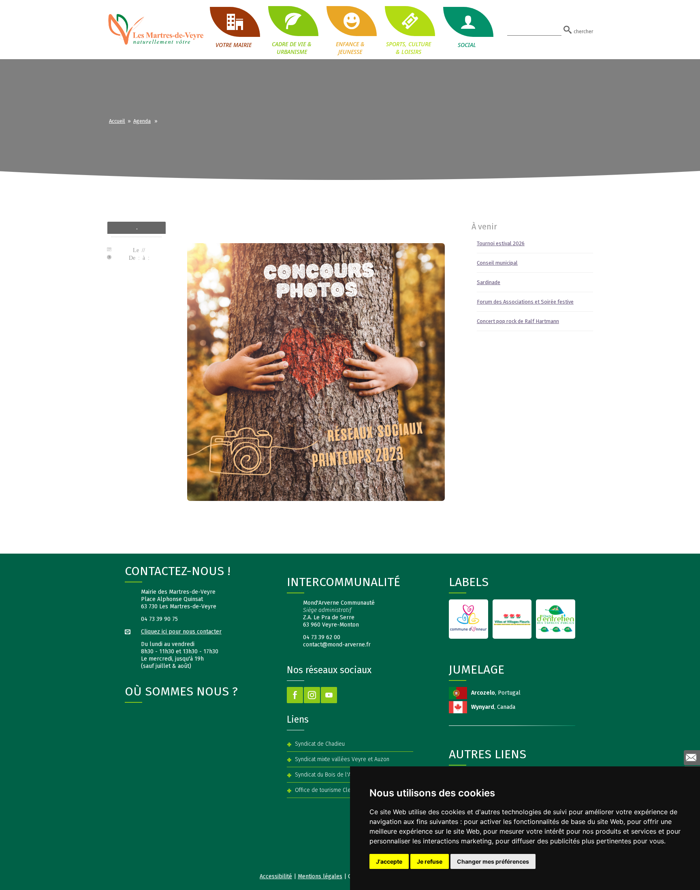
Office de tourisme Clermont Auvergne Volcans (353, 790)
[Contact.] (692, 757)
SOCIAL (467, 45)
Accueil (117, 121)
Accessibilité (276, 876)
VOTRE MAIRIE (234, 45)
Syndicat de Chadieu (320, 743)
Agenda (142, 121)
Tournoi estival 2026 (501, 243)
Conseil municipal (497, 263)
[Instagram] (312, 695)
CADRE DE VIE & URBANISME (292, 47)
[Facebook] (295, 695)
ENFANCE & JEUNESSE (350, 47)
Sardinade (488, 282)
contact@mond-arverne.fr (337, 644)
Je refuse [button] (429, 861)
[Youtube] (329, 695)
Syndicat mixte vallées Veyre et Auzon (342, 759)
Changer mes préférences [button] (493, 861)
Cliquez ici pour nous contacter (181, 631)
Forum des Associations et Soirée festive (525, 302)
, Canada (493, 707)
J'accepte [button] (389, 861)
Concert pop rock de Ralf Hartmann (518, 321)
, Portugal (496, 692)
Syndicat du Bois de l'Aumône (331, 774)
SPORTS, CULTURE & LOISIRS (408, 47)
